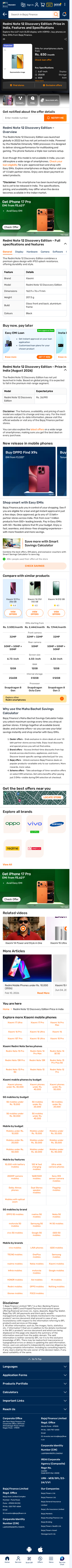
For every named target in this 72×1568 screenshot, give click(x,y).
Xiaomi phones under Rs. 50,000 (57, 1087)
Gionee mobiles (15, 1293)
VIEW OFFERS (13, 613)
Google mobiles (56, 1270)
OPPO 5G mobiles (14, 1214)
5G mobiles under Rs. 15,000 (15, 1103)
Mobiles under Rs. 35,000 (56, 1141)
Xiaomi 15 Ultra (37, 1038)
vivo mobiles (15, 1248)
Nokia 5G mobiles (56, 1215)
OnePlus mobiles (37, 1255)
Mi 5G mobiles (56, 1223)
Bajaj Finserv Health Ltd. (51, 1526)
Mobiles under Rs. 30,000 (37, 1141)
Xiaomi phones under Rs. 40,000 (37, 1087)
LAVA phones (36, 1248)
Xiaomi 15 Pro (57, 1038)
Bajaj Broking (46, 1522)
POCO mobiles (37, 1293)
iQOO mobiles (56, 1248)
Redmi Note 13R (37, 1060)
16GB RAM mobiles (37, 1177)
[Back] (5, 14)
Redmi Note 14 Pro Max (37, 1052)
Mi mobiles (56, 1280)
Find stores (18, 85)
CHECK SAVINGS (34, 565)
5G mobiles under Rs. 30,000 (15, 1114)
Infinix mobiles (15, 1270)
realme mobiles (15, 1264)
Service (18, 1562)
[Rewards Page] (57, 5)
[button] (34, 233)
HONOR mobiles (15, 1280)
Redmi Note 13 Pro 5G (15, 1070)
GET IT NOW (44, 357)
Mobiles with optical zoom (15, 1200)
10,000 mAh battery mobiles (15, 1165)
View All (7, 864)
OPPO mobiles (37, 1286)
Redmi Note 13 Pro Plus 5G (57, 1061)
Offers (40, 1562)
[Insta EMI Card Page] (49, 5)
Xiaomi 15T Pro (15, 1038)
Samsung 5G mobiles (37, 1224)
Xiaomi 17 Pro (37, 1022)
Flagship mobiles (56, 1188)
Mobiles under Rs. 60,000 (37, 1150)
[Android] (29, 1550)
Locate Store (52, 797)
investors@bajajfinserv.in (15, 1513)
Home (7, 1562)
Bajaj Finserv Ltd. (48, 1493)
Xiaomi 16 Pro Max (57, 1023)
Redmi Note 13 (37, 1069)
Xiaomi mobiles (56, 1264)
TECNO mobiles (15, 1254)
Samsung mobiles (56, 1255)
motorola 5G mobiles (15, 1224)
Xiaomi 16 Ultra (37, 1032)
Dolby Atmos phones (15, 1188)
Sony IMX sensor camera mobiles (56, 1178)
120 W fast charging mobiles (37, 1166)
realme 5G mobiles (37, 1215)
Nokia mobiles (37, 1264)
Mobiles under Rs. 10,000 (15, 1132)
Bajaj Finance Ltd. (48, 1497)
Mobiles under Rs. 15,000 (37, 1132)
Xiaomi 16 (57, 1032)
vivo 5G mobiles (15, 1233)
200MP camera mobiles (15, 1177)
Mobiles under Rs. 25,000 (15, 1141)
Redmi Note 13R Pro (15, 1060)
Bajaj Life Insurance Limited (52, 1509)
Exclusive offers (54, 85)
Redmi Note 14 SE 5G (57, 1052)
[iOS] (40, 1550)
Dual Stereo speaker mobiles (36, 1190)
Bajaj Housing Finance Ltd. (52, 1518)
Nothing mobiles (56, 1286)
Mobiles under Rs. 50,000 (15, 1150)
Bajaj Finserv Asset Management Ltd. (49, 1532)
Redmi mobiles (15, 1286)
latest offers (37, 429)
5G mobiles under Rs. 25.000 (57, 1104)
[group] (34, 216)
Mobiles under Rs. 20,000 (56, 1132)
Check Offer (11, 227)
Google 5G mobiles (37, 1234)
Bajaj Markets (46, 1514)
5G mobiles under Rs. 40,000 (37, 1116)
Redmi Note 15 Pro (15, 1051)
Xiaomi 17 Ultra (15, 1022)
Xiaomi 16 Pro (15, 1032)
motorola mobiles (36, 1271)
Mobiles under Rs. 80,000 (56, 1150)
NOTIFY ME (57, 117)
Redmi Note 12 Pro (57, 1070)
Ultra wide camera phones (56, 1165)
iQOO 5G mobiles (56, 1234)
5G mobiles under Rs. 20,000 (37, 1104)
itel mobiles (36, 1280)
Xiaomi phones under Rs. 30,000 (15, 1085)
